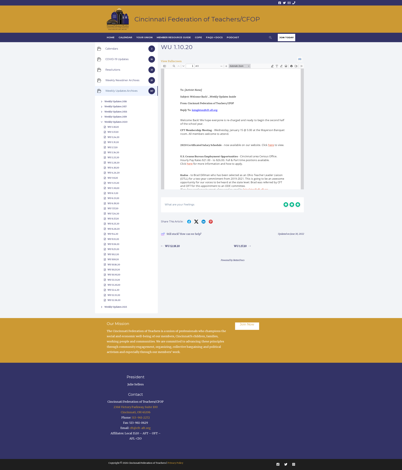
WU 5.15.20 (113, 183)
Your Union (144, 37)
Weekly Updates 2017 (115, 106)
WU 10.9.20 (113, 259)
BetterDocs (238, 260)
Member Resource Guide (174, 37)
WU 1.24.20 (113, 137)
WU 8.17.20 (113, 218)
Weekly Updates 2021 (115, 306)
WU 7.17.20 (113, 208)
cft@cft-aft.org (140, 428)
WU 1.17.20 (113, 132)
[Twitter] (284, 2)
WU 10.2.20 (113, 254)
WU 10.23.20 (114, 269)
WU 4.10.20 (113, 167)
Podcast (233, 37)
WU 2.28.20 (113, 162)
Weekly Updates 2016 (115, 101)
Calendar (125, 37)
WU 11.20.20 (114, 284)
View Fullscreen (171, 61)
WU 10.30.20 (114, 274)
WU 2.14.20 (113, 152)
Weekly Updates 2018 (115, 111)
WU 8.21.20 (113, 223)
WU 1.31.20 (113, 142)
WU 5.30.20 (113, 188)
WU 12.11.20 (114, 295)
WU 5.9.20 (113, 177)
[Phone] (293, 2)
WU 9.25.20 (113, 249)
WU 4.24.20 (114, 172)
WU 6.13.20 (113, 198)
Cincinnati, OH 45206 (135, 412)
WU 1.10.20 (113, 127)
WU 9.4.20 (113, 233)
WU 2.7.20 (112, 147)
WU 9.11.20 (113, 239)
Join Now (247, 324)
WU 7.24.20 (113, 213)
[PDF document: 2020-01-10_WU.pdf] (232, 126)
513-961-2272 (141, 417)
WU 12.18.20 (114, 300)
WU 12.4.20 (113, 289)
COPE (198, 37)
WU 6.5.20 (113, 193)
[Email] (289, 2)
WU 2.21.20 (113, 157)
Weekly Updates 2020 (115, 121)
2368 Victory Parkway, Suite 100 (136, 407)
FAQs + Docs (214, 37)
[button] (270, 37)
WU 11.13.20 (114, 279)
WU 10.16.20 (114, 264)
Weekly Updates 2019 (115, 116)
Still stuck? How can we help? (184, 233)
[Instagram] (293, 464)
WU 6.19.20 (113, 203)
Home (110, 37)
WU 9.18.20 (113, 244)
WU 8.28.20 (114, 228)
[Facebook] (279, 2)
